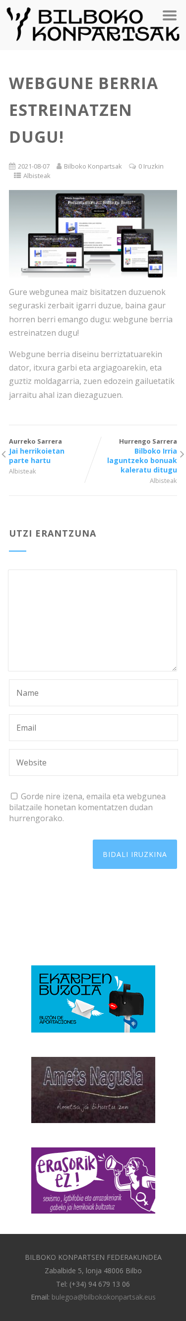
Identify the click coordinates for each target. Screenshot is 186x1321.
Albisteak (37, 175)
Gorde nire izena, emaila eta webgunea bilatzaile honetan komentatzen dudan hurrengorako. (87, 807)
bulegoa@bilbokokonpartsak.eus (104, 1297)
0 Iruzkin (151, 166)
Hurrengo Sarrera (142, 455)
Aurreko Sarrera (36, 451)
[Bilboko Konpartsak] (92, 44)
